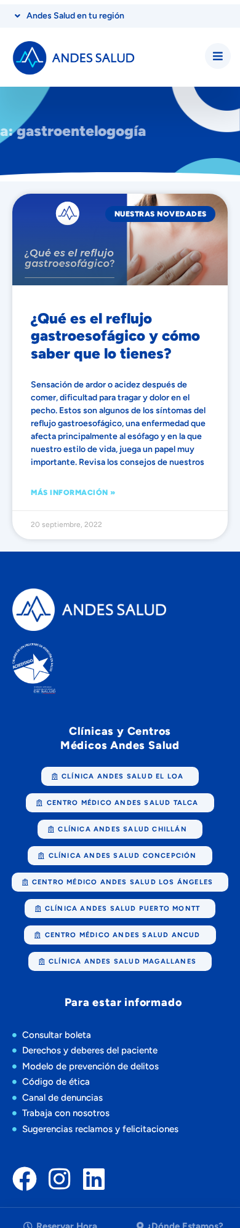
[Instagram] (59, 1179)
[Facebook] (24, 1179)
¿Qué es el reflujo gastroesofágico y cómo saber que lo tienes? (115, 336)
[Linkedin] (93, 1179)
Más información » (73, 492)
